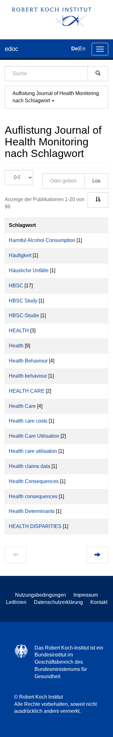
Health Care (22, 406)
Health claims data (29, 466)
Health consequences (33, 496)
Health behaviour (28, 376)
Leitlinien (16, 602)
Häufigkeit (20, 255)
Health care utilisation (33, 451)
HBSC (16, 285)
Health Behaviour (28, 360)
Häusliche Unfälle (29, 270)
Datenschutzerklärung (58, 602)
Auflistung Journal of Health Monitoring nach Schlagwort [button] (56, 97)
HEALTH (19, 330)
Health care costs (28, 421)
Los (96, 180)
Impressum (85, 595)
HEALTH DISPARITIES (35, 526)
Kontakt (98, 602)
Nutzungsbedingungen (40, 595)
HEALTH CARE (27, 391)
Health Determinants (32, 511)
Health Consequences (34, 481)
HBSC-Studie (24, 315)
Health (16, 345)
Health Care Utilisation (34, 436)
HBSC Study (23, 300)
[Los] (98, 73)
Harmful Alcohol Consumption (42, 240)
